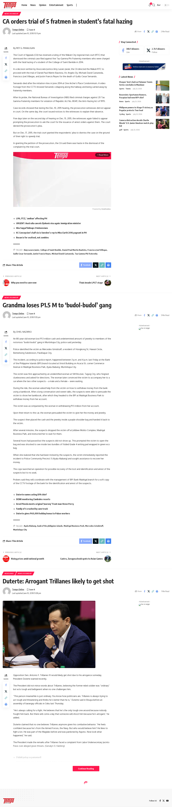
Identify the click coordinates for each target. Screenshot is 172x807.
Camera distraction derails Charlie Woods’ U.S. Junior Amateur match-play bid (136, 123)
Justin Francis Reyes (42, 254)
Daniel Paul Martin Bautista (74, 250)
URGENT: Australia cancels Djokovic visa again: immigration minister (48, 223)
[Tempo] (10, 5)
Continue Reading (86, 768)
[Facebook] (131, 50)
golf (120, 130)
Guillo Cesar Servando (22, 254)
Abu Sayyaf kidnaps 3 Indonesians (32, 228)
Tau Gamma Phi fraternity (86, 254)
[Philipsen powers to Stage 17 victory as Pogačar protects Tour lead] (162, 111)
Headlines (9, 573)
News (121, 101)
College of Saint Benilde (50, 250)
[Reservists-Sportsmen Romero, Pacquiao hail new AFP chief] (162, 98)
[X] (157, 50)
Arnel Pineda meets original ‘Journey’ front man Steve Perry (45, 504)
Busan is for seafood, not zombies (32, 237)
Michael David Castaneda (63, 254)
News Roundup (11, 14)
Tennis (128, 89)
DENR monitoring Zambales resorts (33, 499)
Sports (121, 89)
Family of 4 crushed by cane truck (32, 508)
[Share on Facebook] (144, 31)
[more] (76, 5)
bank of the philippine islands (50, 526)
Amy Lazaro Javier (31, 250)
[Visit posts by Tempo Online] (7, 32)
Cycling (122, 114)
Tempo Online (18, 29)
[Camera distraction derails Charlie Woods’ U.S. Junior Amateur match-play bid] (162, 124)
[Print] (157, 31)
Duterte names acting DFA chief (31, 494)
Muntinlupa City (20, 530)
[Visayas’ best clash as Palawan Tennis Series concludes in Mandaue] (162, 86)
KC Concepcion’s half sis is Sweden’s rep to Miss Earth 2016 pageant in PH (51, 232)
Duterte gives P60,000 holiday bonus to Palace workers (43, 513)
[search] (153, 5)
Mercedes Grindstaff (94, 526)
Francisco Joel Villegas (97, 250)
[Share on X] (148, 31)
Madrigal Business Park (74, 526)
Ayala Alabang (30, 526)
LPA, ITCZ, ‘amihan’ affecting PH (31, 218)
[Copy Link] (152, 31)
